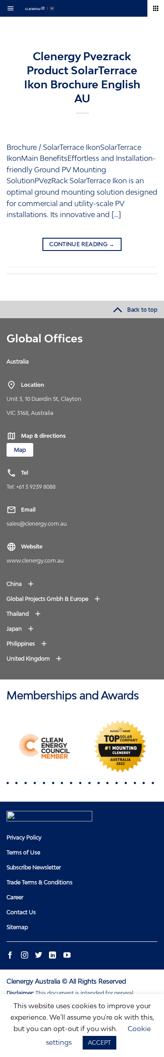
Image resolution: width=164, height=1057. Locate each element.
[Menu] (13, 8)
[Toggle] (35, 361)
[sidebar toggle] (155, 8)
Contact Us (21, 912)
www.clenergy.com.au (35, 560)
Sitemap (17, 927)
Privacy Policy (24, 837)
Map (20, 450)
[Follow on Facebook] (10, 955)
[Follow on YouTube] (66, 955)
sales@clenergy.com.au (36, 523)
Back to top (142, 310)
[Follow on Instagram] (24, 955)
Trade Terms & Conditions (40, 882)
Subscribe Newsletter (34, 867)
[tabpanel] (44, 746)
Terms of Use (23, 852)
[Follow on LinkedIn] (52, 955)
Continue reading (82, 244)
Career (15, 897)
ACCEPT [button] (99, 1042)
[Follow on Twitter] (38, 955)
